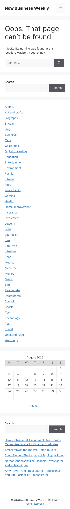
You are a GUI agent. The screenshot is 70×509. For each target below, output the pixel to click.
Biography (11, 118)
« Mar (33, 406)
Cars (8, 140)
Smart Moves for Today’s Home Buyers (30, 449)
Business (11, 134)
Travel (9, 329)
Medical (10, 262)
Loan (8, 257)
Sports (9, 307)
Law (7, 240)
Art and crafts (14, 112)
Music (9, 279)
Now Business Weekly (27, 8)
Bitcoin (9, 123)
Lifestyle (10, 251)
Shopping (11, 301)
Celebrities (12, 145)
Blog (8, 129)
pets (8, 284)
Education (11, 157)
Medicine (11, 268)
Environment (13, 168)
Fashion (10, 173)
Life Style (11, 245)
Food (8, 184)
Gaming (10, 195)
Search (9, 82)
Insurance (11, 212)
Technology (12, 318)
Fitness (9, 179)
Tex (7, 323)
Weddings (11, 340)
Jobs (8, 229)
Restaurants (13, 295)
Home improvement (18, 207)
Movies (9, 273)
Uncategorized (14, 334)
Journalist (11, 234)
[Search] (59, 63)
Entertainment (14, 162)
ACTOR (9, 107)
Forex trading (13, 190)
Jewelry (10, 223)
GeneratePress (35, 503)
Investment (12, 218)
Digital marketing (16, 151)
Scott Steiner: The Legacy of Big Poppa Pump (34, 455)
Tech (8, 312)
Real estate (12, 290)
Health (9, 201)
